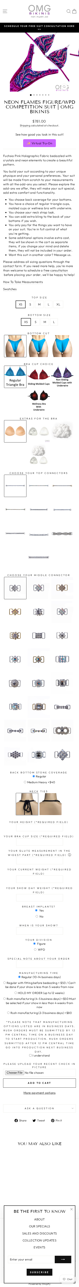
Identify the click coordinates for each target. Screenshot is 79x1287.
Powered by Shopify (39, 1283)
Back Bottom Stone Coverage (38, 772)
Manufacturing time (38, 972)
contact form (12, 266)
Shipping (25, 125)
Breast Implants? (39, 906)
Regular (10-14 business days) (41, 977)
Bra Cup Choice (39, 364)
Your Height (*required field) (38, 822)
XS (20, 304)
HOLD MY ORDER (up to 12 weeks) (41, 993)
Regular (41, 776)
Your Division (38, 939)
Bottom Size (39, 315)
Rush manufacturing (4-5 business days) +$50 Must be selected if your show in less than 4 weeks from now (41, 1003)
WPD (41, 949)
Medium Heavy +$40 (41, 782)
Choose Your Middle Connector (38, 575)
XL (58, 304)
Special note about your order (39, 958)
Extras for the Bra (39, 418)
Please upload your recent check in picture (39, 1065)
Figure (41, 943)
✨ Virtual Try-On (39, 143)
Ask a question (39, 1108)
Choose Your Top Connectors (39, 473)
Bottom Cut (39, 333)
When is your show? (38, 925)
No (41, 916)
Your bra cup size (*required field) (39, 836)
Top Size (40, 297)
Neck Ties (39, 791)
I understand (41, 1055)
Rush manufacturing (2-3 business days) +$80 (41, 1013)
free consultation (56, 270)
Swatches (10, 289)
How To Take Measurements (23, 282)
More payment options (39, 1093)
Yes (41, 910)
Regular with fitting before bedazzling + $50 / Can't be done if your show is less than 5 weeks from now (40, 985)
